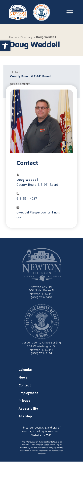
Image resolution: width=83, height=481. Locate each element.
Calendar (25, 369)
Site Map (25, 416)
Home (13, 37)
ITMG (49, 435)
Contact (25, 385)
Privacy (24, 400)
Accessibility (28, 408)
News (23, 377)
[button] (5, 46)
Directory (26, 37)
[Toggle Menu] (69, 12)
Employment (28, 393)
